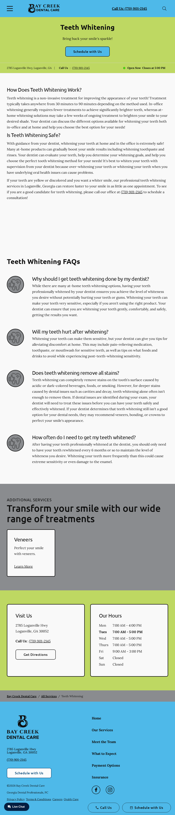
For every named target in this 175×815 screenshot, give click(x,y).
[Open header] (10, 8)
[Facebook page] (96, 790)
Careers (57, 799)
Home (96, 718)
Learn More (23, 566)
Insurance (100, 777)
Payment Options (106, 765)
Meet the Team (104, 742)
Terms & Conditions (38, 799)
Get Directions (36, 654)
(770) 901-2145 (81, 68)
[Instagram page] (110, 790)
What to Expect (104, 753)
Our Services (102, 730)
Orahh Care (71, 799)
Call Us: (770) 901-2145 (129, 8)
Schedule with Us (87, 51)
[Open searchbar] (164, 8)
